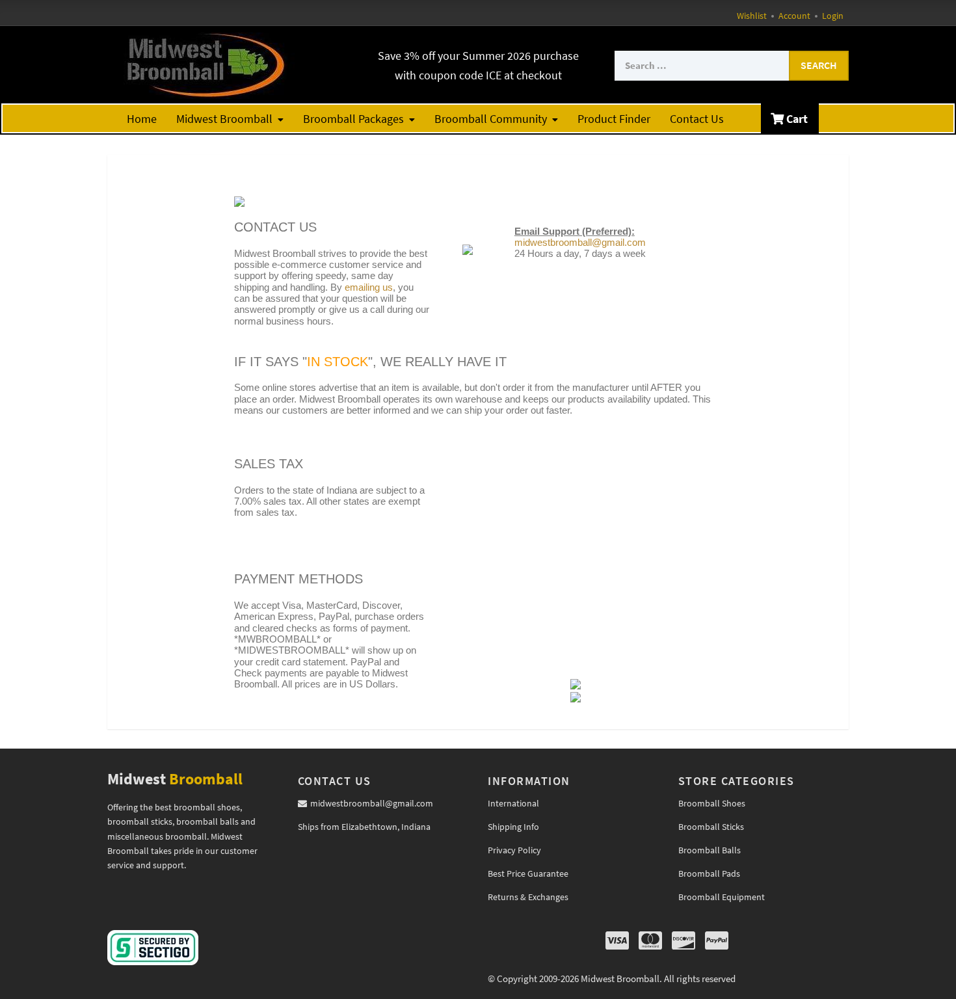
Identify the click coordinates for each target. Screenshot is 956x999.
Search (819, 65)
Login (832, 15)
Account (794, 15)
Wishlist (752, 15)
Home (142, 118)
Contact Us (697, 118)
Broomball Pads (709, 873)
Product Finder (614, 118)
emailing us (369, 287)
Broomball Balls (709, 850)
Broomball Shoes (711, 803)
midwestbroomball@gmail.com (580, 242)
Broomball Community (490, 118)
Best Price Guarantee (528, 873)
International (513, 803)
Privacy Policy (514, 850)
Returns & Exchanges (528, 897)
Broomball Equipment (721, 897)
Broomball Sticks (711, 826)
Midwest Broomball (224, 118)
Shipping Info (513, 826)
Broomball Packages (353, 118)
